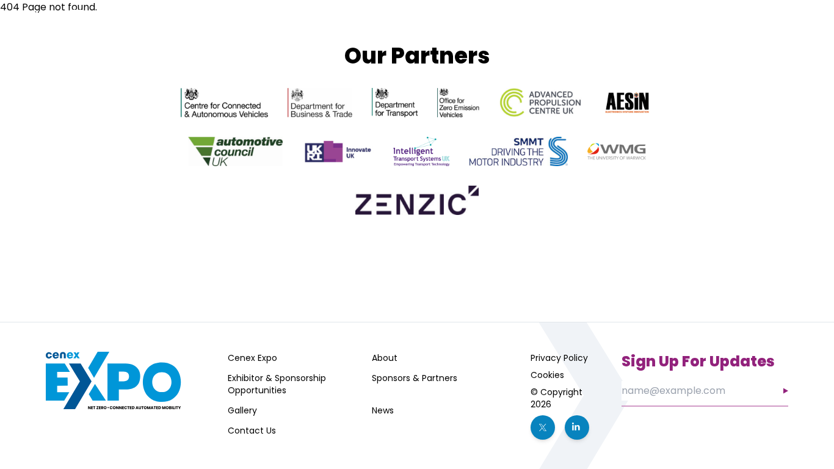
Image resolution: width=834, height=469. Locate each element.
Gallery (242, 410)
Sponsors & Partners (614, 36)
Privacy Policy (559, 358)
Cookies (547, 375)
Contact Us (252, 430)
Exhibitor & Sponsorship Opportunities (277, 384)
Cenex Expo (252, 358)
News (383, 410)
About (384, 358)
